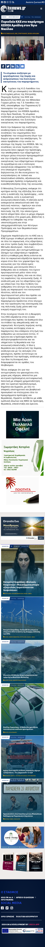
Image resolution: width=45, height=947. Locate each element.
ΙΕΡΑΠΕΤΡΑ (5, 546)
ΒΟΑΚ (10, 680)
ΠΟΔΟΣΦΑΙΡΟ (13, 732)
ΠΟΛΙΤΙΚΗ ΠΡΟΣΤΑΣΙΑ (21, 775)
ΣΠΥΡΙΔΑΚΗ (8, 593)
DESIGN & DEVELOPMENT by (20, 925)
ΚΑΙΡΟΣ (13, 775)
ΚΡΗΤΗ (6, 732)
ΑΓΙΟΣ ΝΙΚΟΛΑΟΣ (14, 17)
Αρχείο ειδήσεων (25, 898)
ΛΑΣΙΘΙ (4, 17)
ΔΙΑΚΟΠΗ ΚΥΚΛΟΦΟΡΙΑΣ (19, 680)
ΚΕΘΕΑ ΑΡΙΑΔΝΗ (33, 33)
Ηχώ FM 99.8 (7, 898)
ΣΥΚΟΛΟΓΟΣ (17, 819)
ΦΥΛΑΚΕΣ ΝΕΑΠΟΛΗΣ (17, 593)
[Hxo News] (13, 9)
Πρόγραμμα (7, 900)
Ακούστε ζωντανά (34, 2)
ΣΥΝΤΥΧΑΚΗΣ (22, 33)
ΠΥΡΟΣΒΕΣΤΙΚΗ (32, 775)
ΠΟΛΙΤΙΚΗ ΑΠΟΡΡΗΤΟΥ (27, 917)
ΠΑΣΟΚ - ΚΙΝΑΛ (28, 593)
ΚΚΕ (16, 33)
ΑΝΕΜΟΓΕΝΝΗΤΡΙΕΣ (14, 637)
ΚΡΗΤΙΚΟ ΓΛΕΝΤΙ (9, 819)
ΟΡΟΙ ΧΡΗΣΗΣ (7, 917)
